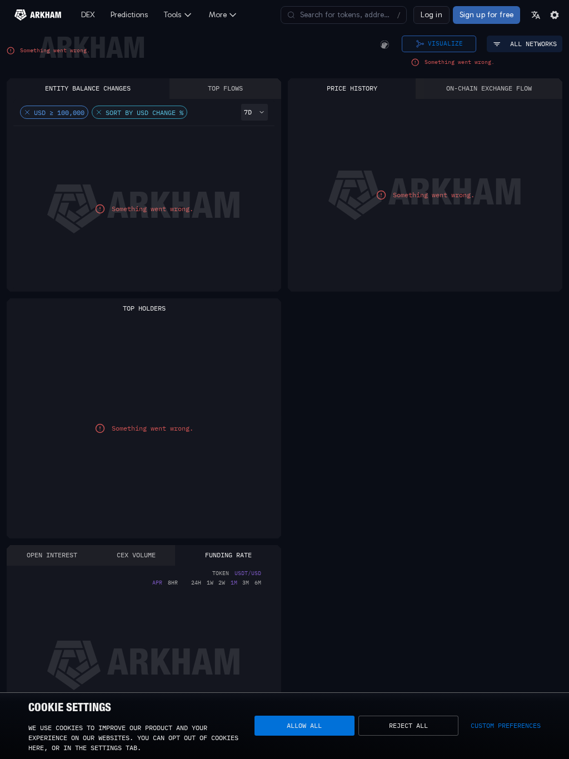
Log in (431, 14)
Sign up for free (486, 14)
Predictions (129, 14)
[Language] (536, 15)
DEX (88, 14)
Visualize (445, 43)
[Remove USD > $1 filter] (27, 112)
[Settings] (554, 15)
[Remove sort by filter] (99, 112)
